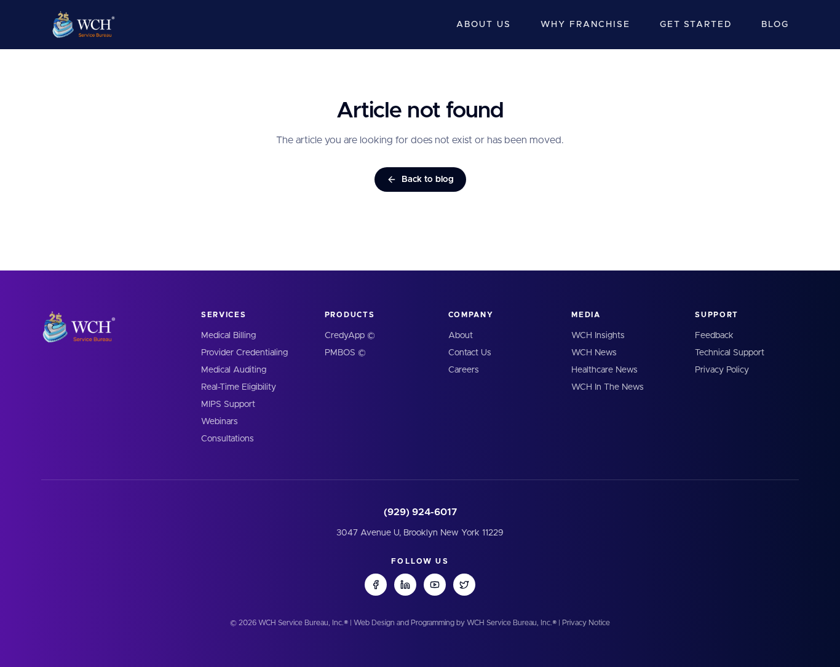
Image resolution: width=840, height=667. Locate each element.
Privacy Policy (722, 370)
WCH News (594, 353)
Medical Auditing (233, 370)
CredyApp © (350, 335)
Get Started (696, 24)
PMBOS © (345, 353)
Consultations (227, 439)
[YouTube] (435, 585)
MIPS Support (228, 404)
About (460, 335)
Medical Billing (228, 335)
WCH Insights (598, 335)
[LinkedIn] (405, 585)
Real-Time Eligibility (238, 387)
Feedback (714, 335)
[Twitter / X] (464, 585)
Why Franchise (585, 24)
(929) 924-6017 (420, 512)
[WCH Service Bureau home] (83, 24)
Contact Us (469, 353)
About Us (483, 24)
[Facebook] (376, 585)
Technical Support (729, 353)
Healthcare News (604, 370)
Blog (775, 24)
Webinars (219, 421)
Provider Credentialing (244, 353)
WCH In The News (607, 387)
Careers (463, 370)
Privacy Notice (586, 622)
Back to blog (428, 179)
